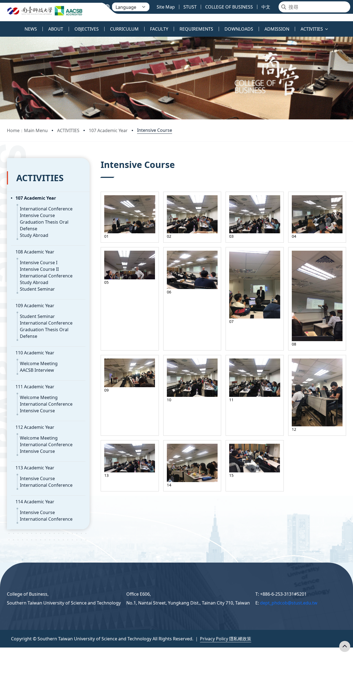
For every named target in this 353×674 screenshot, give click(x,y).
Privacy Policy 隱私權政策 (225, 639)
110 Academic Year (34, 353)
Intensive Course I (38, 263)
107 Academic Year (108, 130)
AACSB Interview (37, 370)
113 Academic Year (34, 468)
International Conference (46, 209)
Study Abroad (34, 235)
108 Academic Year (34, 252)
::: (1, 25)
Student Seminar (37, 289)
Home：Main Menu (27, 130)
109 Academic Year (34, 306)
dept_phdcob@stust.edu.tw (288, 603)
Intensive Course (154, 130)
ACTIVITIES (68, 130)
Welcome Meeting (39, 363)
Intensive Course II (39, 269)
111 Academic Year (34, 387)
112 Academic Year (34, 427)
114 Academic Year (34, 502)
